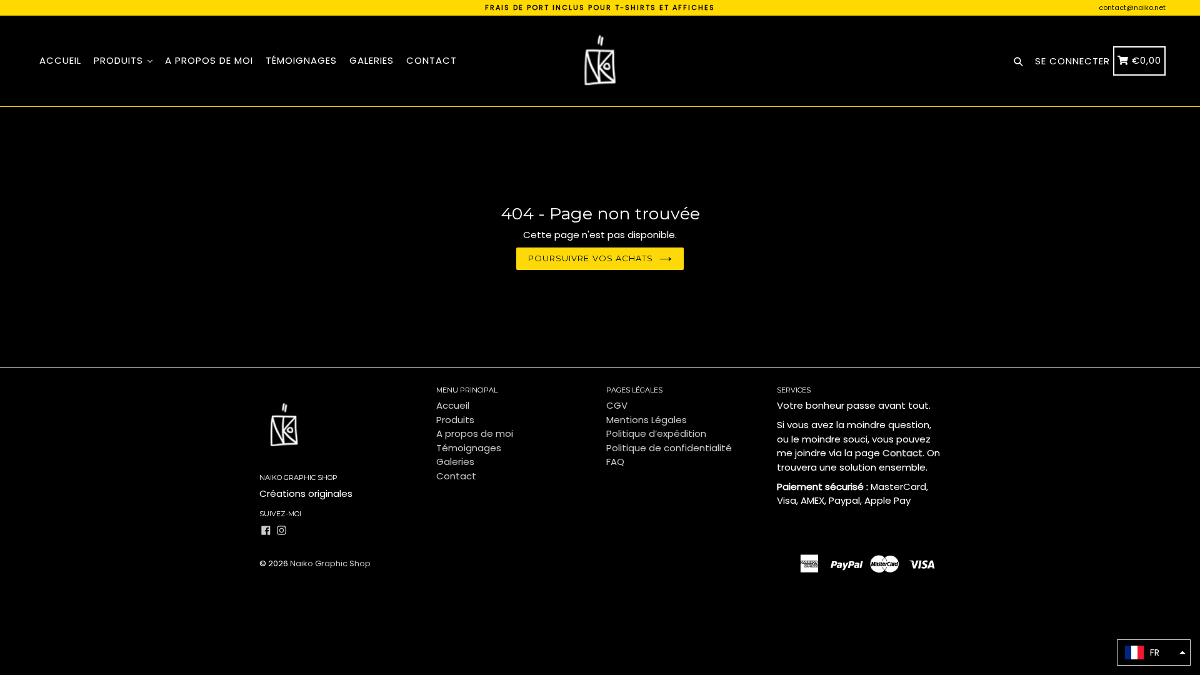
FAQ (615, 461)
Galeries (371, 60)
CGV (617, 405)
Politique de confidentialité (669, 447)
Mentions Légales (646, 419)
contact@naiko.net (1132, 7)
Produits (120, 60)
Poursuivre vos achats (590, 258)
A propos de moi (209, 60)
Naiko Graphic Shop (330, 563)
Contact (431, 60)
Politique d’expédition (656, 433)
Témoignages (301, 60)
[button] (1154, 652)
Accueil (60, 60)
